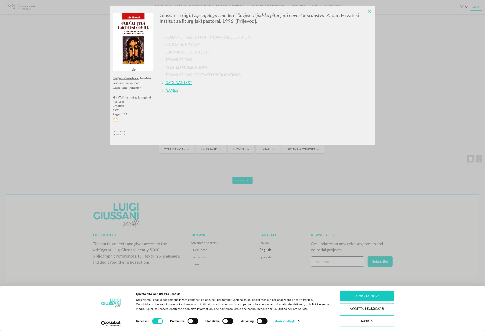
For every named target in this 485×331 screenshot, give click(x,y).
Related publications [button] (186, 67)
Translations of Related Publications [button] (203, 75)
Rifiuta (367, 320)
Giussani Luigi (121, 82)
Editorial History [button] (182, 44)
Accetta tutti (367, 296)
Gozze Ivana (120, 87)
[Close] (369, 11)
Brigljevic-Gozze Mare (126, 78)
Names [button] (171, 90)
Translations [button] (178, 59)
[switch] (193, 321)
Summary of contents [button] (187, 52)
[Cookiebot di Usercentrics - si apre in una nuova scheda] (111, 323)
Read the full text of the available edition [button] (207, 37)
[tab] (266, 44)
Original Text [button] (178, 82)
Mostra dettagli (285, 321)
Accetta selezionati (367, 308)
